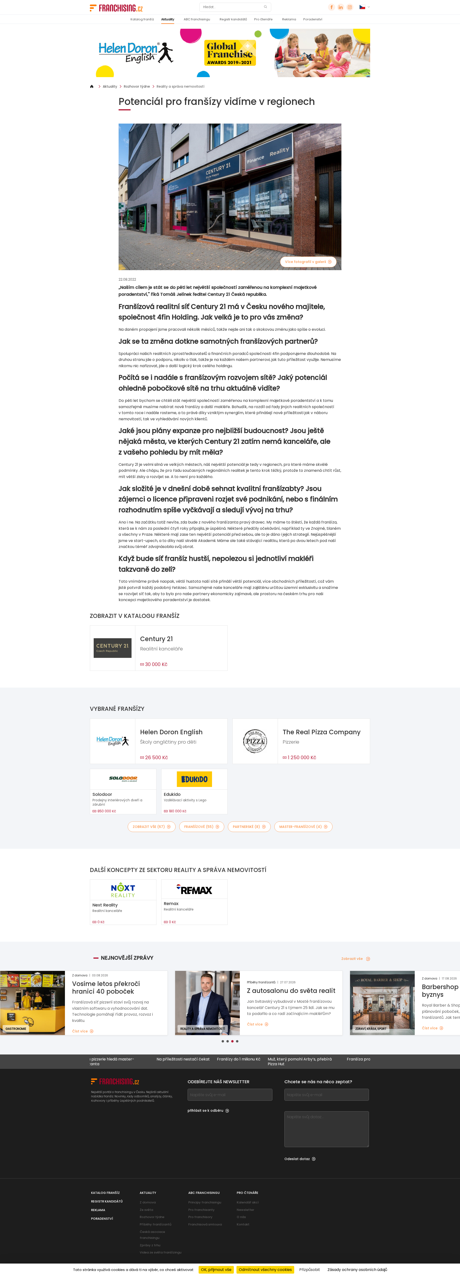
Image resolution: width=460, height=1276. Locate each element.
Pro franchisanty (201, 1210)
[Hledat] (265, 7)
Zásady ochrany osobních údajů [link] (357, 1269)
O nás (241, 1217)
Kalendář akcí (248, 1202)
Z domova (148, 1202)
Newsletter (245, 1210)
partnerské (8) (246, 826)
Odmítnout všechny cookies (265, 1269)
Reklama (289, 19)
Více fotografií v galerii (305, 261)
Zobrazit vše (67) (149, 826)
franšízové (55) (198, 826)
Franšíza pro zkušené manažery (338, 1059)
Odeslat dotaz (297, 1158)
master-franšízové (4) (300, 826)
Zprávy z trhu (150, 1245)
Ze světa (146, 1210)
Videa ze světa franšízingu (160, 1252)
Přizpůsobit (309, 1269)
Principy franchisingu (204, 1202)
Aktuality (167, 19)
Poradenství (312, 19)
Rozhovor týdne (137, 86)
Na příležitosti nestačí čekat (144, 1059)
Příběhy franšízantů (155, 1224)
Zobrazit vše (352, 958)
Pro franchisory (200, 1217)
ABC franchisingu (197, 19)
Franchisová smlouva (205, 1224)
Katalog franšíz (142, 19)
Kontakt (243, 1224)
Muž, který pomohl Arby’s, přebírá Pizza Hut (261, 1061)
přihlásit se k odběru (205, 1110)
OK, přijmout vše (216, 1269)
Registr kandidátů (233, 19)
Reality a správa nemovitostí (180, 86)
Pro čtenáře (263, 19)
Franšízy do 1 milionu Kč (200, 1059)
